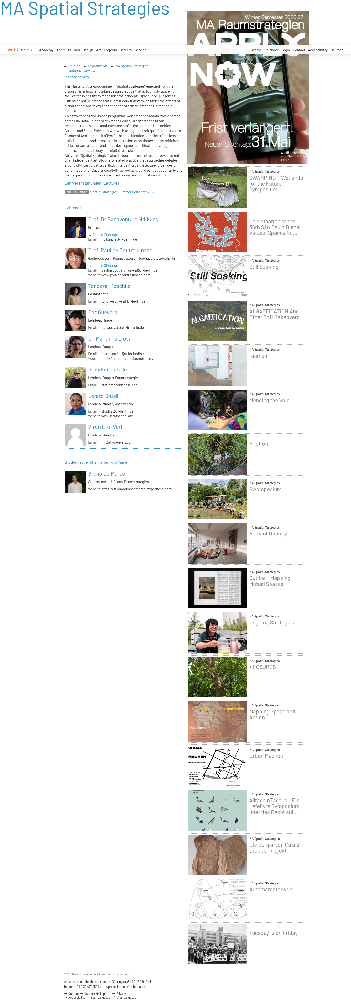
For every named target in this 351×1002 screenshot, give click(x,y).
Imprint (104, 994)
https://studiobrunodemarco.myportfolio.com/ (137, 489)
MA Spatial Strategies (131, 66)
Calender (271, 50)
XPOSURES (262, 667)
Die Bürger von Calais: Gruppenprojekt (275, 847)
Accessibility (318, 50)
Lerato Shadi (103, 395)
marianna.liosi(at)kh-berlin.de (124, 354)
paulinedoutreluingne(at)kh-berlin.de (129, 270)
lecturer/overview (81, 70)
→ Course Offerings (103, 234)
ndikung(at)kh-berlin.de (119, 239)
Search (256, 50)
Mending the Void (269, 400)
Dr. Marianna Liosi (109, 338)
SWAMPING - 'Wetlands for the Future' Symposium (276, 183)
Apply (61, 50)
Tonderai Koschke (109, 285)
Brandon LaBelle (107, 369)
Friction (258, 443)
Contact (299, 50)
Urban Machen (266, 756)
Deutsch (337, 50)
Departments (98, 66)
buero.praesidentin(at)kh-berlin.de (122, 987)
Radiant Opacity (268, 533)
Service (140, 50)
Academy (46, 50)
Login (285, 50)
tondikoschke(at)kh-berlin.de (123, 301)
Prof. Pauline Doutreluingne (120, 250)
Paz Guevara (102, 312)
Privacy (121, 994)
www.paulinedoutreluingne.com (125, 275)
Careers (126, 50)
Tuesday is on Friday (273, 933)
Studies (74, 50)
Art (98, 50)
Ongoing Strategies (271, 622)
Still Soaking (263, 267)
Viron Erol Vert (105, 426)
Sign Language (126, 997)
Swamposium (265, 489)
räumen (258, 355)
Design (88, 50)
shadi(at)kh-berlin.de (117, 411)
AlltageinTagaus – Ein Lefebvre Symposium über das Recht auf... (274, 806)
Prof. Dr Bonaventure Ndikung (123, 219)
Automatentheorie (270, 889)
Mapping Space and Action (272, 714)
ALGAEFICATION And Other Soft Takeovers (274, 314)
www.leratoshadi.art (117, 416)
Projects (110, 50)
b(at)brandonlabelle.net (119, 385)
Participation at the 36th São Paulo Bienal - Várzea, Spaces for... (276, 227)
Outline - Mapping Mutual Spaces (269, 580)
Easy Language (100, 997)
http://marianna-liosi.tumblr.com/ (127, 358)
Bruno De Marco (106, 473)
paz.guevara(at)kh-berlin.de (122, 327)
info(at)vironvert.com (117, 442)
